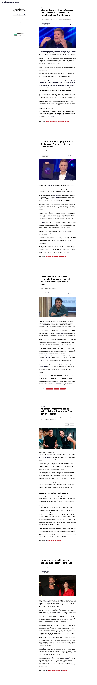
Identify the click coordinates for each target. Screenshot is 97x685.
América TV (48, 256)
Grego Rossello (46, 456)
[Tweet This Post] (68, 24)
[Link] (70, 24)
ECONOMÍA (39, 2)
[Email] (24, 14)
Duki (52, 540)
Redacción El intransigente (46, 23)
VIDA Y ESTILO (78, 2)
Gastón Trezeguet (43, 51)
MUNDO (50, 2)
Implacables (52, 637)
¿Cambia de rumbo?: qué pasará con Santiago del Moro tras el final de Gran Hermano (19, 23)
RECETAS (85, 2)
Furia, (69, 52)
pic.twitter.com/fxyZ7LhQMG (58, 114)
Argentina (67, 231)
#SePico (50, 114)
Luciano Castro (42, 604)
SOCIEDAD (45, 2)
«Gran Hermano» (71, 51)
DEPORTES (56, 2)
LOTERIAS (71, 2)
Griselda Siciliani (47, 601)
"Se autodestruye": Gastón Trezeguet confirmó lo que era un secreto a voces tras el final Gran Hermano (19, 10)
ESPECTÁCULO (64, 2)
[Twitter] (17, 14)
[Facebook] (14, 14)
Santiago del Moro (62, 256)
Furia (48, 121)
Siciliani (58, 612)
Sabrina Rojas (68, 658)
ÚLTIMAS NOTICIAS (24, 2)
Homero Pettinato (50, 323)
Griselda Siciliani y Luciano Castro (52, 657)
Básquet (48, 540)
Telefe (67, 121)
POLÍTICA (32, 2)
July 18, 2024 (51, 116)
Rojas (43, 648)
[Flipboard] (21, 14)
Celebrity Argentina (48, 242)
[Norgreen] (19, 34)
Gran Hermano (61, 121)
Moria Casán (69, 648)
